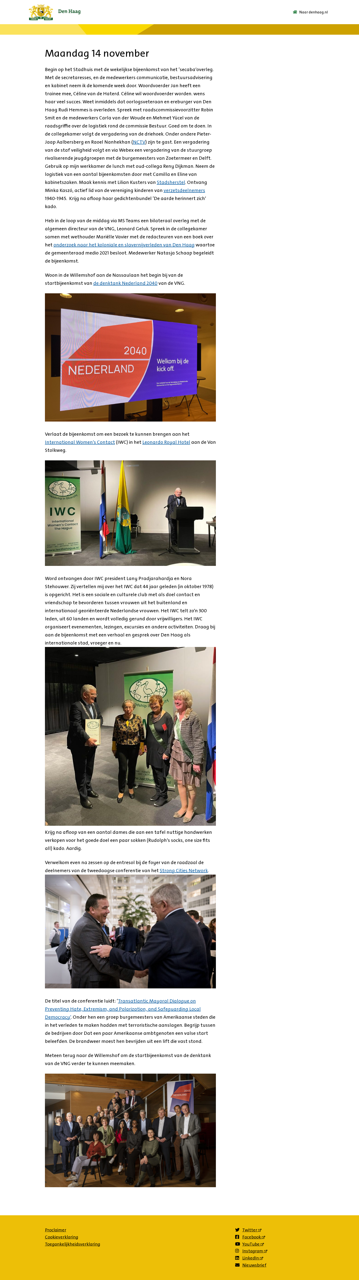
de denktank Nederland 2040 (125, 283)
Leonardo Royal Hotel (166, 442)
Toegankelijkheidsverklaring (72, 1244)
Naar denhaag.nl (313, 12)
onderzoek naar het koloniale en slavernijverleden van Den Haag (124, 245)
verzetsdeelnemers (184, 190)
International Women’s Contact (80, 442)
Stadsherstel (171, 182)
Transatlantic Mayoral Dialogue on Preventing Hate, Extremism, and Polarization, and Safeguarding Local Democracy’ (123, 1009)
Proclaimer (55, 1230)
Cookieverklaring (61, 1237)
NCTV (139, 142)
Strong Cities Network (184, 870)
